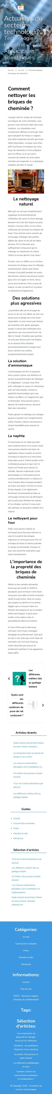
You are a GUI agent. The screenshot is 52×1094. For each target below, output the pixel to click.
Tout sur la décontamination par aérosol (28, 785)
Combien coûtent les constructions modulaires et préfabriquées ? (26, 1075)
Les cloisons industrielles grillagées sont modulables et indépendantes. (27, 765)
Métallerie (18, 838)
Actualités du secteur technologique (25, 25)
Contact (26, 982)
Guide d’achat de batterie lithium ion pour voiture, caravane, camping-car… (28, 744)
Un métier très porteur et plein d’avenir (27, 775)
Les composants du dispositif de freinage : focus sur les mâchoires (26, 1037)
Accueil (16, 818)
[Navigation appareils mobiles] (41, 33)
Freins (16, 828)
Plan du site (26, 989)
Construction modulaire (24, 823)
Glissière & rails (20, 833)
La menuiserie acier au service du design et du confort (28, 755)
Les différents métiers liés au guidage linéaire (27, 795)
